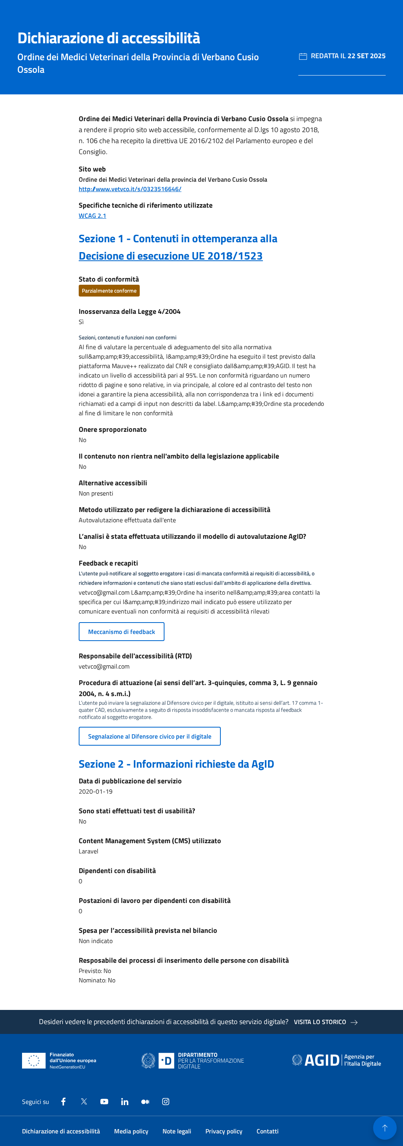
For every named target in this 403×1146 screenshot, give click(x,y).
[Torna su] (385, 1128)
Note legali (177, 1131)
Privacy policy (223, 1131)
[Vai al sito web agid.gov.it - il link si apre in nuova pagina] (336, 1060)
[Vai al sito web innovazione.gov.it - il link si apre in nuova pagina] (194, 1061)
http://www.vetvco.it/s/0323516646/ (130, 188)
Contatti (268, 1131)
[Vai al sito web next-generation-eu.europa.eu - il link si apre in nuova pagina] (59, 1061)
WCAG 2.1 (92, 215)
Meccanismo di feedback (121, 631)
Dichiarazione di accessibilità (61, 1131)
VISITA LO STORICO (320, 1021)
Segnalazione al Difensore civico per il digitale (149, 736)
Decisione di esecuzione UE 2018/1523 (171, 255)
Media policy (131, 1131)
